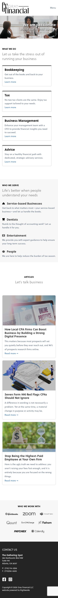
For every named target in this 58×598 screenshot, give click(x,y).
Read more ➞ (29, 353)
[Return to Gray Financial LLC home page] (15, 7)
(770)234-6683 (10, 571)
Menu (53, 7)
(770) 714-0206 (11, 568)
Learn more (20, 81)
